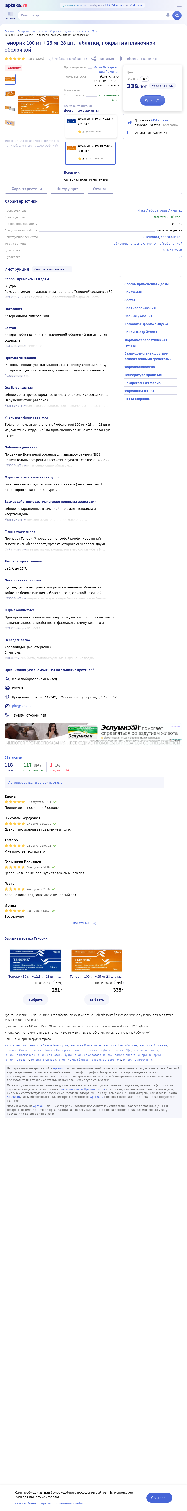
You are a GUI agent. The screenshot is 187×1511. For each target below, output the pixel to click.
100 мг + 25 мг (171, 250)
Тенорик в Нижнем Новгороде (50, 1050)
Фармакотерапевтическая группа (145, 342)
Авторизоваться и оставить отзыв (35, 782)
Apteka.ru (59, 1068)
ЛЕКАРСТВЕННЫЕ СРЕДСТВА (32, 31)
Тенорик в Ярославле (137, 1059)
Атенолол (151, 236)
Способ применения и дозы (146, 284)
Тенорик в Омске (16, 1050)
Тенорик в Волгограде (20, 1055)
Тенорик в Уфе (121, 1050)
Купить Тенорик (16, 1045)
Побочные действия (140, 331)
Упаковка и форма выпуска (146, 323)
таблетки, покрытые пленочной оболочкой (147, 243)
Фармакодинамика (139, 366)
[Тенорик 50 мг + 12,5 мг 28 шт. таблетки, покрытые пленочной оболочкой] (91, 126)
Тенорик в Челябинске (72, 1059)
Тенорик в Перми (149, 1055)
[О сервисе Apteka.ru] (179, 5)
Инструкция (67, 188)
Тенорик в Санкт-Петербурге (48, 1045)
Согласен (159, 1497)
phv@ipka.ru (22, 705)
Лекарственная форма (142, 382)
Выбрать (35, 999)
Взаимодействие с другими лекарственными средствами (147, 356)
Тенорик (97, 31)
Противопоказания (140, 308)
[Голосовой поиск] (167, 15)
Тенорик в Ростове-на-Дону (91, 1050)
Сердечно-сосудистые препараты (69, 31)
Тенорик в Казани (17, 1059)
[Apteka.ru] (16, 5)
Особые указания (138, 316)
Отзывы (100, 188)
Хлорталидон (171, 236)
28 (180, 256)
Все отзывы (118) (84, 923)
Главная (10, 31)
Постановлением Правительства (82, 1089)
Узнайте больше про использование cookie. (50, 1503)
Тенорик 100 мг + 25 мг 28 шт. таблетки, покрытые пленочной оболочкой (97, 976)
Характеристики (27, 188)
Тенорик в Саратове (87, 1055)
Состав (129, 300)
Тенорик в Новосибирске (119, 1045)
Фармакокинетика (139, 390)
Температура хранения (143, 374)
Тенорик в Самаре (43, 1059)
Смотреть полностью (49, 269)
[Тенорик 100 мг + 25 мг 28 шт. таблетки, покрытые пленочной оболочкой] (90, 153)
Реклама (175, 726)
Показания (133, 292)
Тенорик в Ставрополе (105, 1059)
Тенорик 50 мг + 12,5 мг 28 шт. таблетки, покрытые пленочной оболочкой (35, 976)
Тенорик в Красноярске (119, 1055)
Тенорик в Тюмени (145, 1050)
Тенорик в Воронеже (152, 1045)
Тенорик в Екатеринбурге (54, 1055)
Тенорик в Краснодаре (85, 1045)
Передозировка (137, 398)
